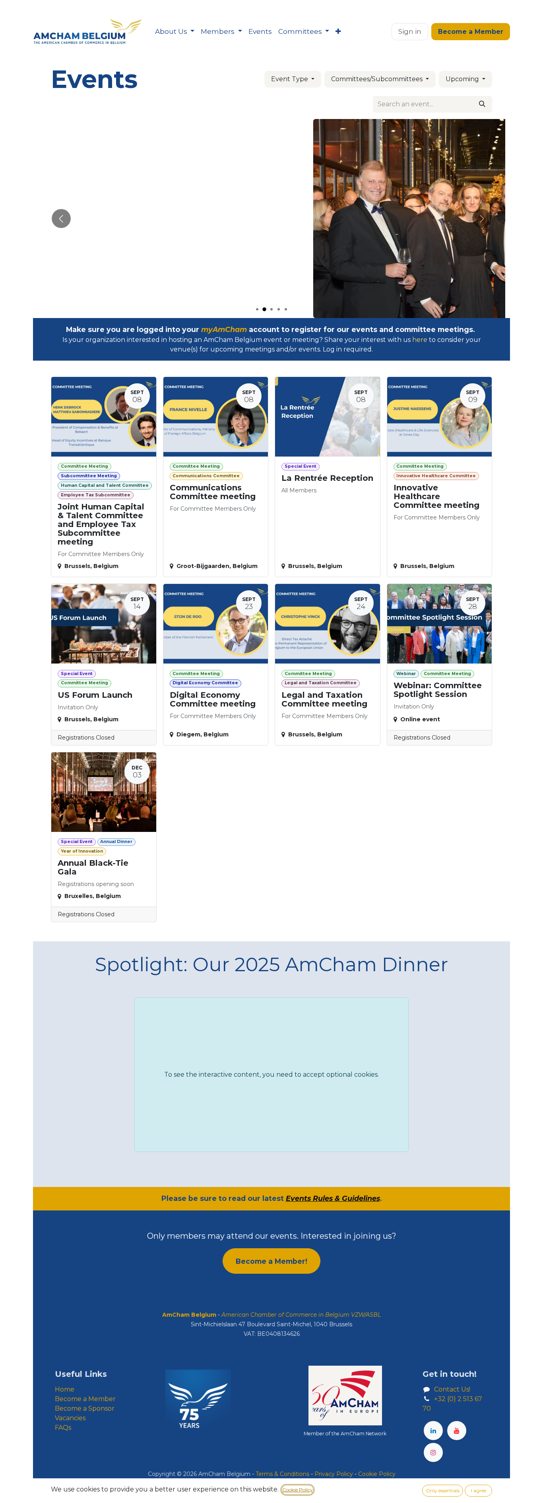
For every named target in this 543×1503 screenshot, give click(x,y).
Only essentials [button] (443, 1490)
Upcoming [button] (463, 79)
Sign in (409, 31)
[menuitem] (175, 31)
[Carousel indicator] (257, 309)
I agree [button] (478, 1490)
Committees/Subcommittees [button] (377, 79)
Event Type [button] (290, 79)
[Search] (482, 104)
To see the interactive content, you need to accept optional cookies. (271, 1074)
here (419, 340)
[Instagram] (433, 1452)
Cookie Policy (297, 1490)
